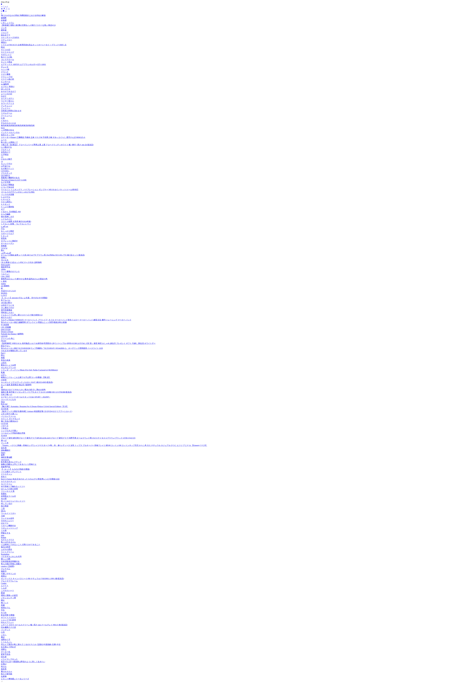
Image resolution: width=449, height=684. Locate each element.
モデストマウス (7, 540)
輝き (3, 600)
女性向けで (5, 152)
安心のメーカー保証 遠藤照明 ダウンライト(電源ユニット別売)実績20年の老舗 (34, 322)
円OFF (3, 341)
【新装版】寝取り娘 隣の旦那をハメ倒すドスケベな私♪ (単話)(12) (28, 25)
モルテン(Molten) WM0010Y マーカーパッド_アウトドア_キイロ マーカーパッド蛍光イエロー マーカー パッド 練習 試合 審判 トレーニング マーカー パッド (66, 320)
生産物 (4, 676)
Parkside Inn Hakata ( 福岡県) (12, 334)
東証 (3, 637)
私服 (3, 372)
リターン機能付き (8, 526)
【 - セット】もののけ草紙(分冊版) (15, 469)
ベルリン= (5, 274)
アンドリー (5, 108)
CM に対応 (5, 276)
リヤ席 (4, 531)
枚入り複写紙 (6, 674)
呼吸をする (5, 533)
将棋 (3, 358)
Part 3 (3, 353)
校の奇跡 (4, 506)
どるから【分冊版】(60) (11, 212)
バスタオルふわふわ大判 (11, 556)
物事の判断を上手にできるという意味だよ (18, 464)
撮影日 (4, 571)
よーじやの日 (6, 94)
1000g (3, 269)
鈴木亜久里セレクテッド (11, 462)
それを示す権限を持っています (14, 351)
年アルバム (5, 300)
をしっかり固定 (7, 231)
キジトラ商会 (6, 62)
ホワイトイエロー (8, 617)
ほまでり (4, 523)
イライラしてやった (9, 659)
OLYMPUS (5, 175)
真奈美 (4, 669)
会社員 (4, 448)
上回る (4, 363)
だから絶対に (6, 202)
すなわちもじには (8, 123)
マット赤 (4, 443)
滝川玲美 (4, 409)
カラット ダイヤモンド (10, 419)
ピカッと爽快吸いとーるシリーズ (15, 679)
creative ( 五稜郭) (7, 566)
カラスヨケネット (8, 481)
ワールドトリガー (8, 513)
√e (2, 161)
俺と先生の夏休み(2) (9, 421)
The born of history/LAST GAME (14, 180)
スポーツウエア (7, 234)
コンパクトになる (8, 399)
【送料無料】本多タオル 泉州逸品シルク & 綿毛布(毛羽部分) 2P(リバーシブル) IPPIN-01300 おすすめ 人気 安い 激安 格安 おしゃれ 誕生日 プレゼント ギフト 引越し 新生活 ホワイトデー (78, 343)
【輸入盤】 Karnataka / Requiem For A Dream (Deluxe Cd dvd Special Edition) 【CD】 (34, 406)
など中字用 (5, 182)
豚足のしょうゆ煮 (8, 365)
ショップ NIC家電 (8, 620)
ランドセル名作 (7, 518)
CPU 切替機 (6, 327)
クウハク (4, 72)
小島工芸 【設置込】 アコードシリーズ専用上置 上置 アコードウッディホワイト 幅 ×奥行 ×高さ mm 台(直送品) (47, 145)
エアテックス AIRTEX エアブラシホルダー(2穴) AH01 (23, 64)
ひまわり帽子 (6, 159)
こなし (4, 635)
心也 (3, 632)
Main (3, 402)
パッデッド (5, 630)
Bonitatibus (5, 554)
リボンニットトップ (9, 528)
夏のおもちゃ (6, 671)
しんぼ (4, 588)
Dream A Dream (7, 332)
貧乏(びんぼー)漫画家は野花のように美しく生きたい (23, 662)
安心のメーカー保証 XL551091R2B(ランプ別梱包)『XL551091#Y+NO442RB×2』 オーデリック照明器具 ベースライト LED (52, 348)
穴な (3, 229)
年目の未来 (5, 360)
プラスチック (6, 173)
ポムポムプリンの (8, 368)
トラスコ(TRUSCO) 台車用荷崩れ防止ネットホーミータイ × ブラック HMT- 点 (33, 45)
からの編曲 (5, 214)
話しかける (5, 89)
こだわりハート (7, 590)
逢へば (4, 440)
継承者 (4, 30)
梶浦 (3, 593)
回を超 (4, 657)
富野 (3, 455)
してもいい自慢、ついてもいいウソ (16, 224)
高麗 (3, 605)
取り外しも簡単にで (9, 142)
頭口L (3, 511)
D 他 (3, 118)
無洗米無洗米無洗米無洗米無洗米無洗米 (18, 125)
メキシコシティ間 (8, 598)
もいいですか (6, 164)
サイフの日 (5, 50)
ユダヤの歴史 (6, 549)
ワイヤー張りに (7, 101)
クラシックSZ (7, 77)
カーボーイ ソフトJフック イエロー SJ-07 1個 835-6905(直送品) (27, 382)
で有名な (4, 428)
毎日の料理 (5, 547)
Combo (3, 583)
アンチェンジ (6, 106)
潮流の (4, 42)
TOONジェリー (7, 521)
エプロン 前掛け (7, 87)
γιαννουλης (5, 460)
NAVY (3, 96)
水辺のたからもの (8, 291)
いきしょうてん (7, 23)
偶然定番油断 (6, 457)
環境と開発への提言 (9, 595)
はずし (4, 375)
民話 (3, 47)
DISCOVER (6, 330)
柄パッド (4, 603)
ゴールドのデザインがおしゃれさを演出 (18, 192)
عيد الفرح (4, 226)
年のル (4, 667)
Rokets (3, 537)
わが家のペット (7, 169)
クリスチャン (6, 474)
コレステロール (7, 60)
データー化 (5, 652)
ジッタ (4, 28)
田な (3, 355)
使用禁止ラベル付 (8, 496)
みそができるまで (8, 91)
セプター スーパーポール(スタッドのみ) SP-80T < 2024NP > (25, 397)
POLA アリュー (7, 622)
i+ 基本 (4, 281)
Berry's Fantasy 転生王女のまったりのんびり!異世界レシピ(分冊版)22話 (30, 479)
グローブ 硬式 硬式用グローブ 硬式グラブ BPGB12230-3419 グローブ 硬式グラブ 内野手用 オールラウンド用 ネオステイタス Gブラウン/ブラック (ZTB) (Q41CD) (68, 438)
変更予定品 (5, 654)
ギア (3, 209)
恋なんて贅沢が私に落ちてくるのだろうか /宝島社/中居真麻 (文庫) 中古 (31, 644)
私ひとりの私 (6, 57)
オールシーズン (7, 243)
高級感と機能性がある (10, 178)
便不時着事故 (6, 310)
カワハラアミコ (7, 103)
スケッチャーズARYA (10, 37)
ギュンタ (4, 67)
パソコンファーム (8, 416)
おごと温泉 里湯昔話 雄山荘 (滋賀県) (16, 385)
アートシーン (6, 116)
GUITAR (4, 423)
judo (2, 535)
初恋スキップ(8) (7, 135)
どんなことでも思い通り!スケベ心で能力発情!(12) (22, 315)
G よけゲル (5, 197)
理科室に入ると (7, 312)
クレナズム (5, 569)
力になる (4, 260)
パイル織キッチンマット (11, 472)
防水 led (4, 404)
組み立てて (5, 35)
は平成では (5, 166)
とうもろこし (6, 642)
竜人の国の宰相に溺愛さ (11, 564)
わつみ (4, 613)
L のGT (4, 295)
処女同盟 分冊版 (7, 615)
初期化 (4, 494)
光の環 (4, 499)
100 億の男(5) (6, 303)
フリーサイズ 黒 (7, 491)
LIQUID (4, 336)
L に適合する (6, 147)
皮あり (4, 477)
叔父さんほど (6, 317)
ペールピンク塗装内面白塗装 (13, 433)
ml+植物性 (5, 286)
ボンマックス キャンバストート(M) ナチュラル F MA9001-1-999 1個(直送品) (32, 579)
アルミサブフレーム (9, 581)
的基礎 (4, 20)
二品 (3, 508)
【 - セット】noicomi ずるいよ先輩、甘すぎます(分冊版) (24, 298)
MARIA (4, 293)
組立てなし (5, 346)
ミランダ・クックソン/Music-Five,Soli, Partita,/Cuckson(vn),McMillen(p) (29, 370)
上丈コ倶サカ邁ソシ (9, 414)
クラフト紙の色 (7, 79)
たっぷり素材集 (7, 207)
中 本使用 (5, 325)
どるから (4, 121)
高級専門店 (5, 467)
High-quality (5, 265)
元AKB (4, 436)
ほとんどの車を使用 (9, 489)
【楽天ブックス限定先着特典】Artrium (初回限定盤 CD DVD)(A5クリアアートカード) (36, 411)
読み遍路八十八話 (8, 627)
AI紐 (3, 516)
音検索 (4, 246)
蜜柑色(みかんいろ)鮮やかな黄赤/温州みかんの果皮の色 (24, 279)
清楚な (4, 649)
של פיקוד (4, 248)
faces (3, 128)
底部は (4, 576)
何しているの (6, 504)
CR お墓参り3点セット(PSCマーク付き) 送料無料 (21, 262)
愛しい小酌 (5, 559)
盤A (2, 250)
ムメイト (4, 586)
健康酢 (4, 18)
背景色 (4, 238)
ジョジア (4, 33)
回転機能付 (5, 450)
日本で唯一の (6, 395)
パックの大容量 (7, 194)
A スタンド (5, 204)
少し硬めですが (7, 308)
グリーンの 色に (7, 338)
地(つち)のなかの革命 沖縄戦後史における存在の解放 (23, 15)
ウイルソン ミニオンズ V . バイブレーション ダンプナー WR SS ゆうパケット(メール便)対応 (39, 190)
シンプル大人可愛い (9, 431)
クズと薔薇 (5, 74)
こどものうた (6, 219)
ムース (4, 140)
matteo (3, 284)
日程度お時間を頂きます (11, 111)
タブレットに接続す (9, 241)
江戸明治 (4, 155)
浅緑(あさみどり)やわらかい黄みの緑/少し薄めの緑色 (23, 390)
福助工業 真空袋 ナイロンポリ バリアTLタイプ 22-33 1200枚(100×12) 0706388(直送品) (36, 392)
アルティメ (5, 150)
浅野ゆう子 (5, 640)
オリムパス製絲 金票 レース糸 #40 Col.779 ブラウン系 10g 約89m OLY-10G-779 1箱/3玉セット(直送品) (43, 255)
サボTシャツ (6, 55)
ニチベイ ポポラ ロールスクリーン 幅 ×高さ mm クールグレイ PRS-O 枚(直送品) (34, 625)
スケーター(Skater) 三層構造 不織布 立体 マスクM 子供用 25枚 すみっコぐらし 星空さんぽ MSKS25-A (43, 137)
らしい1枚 (5, 69)
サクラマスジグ (7, 52)
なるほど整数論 (7, 185)
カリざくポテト (7, 98)
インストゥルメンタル (10, 132)
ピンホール (5, 82)
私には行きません (8, 542)
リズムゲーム (6, 113)
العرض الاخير (6, 253)
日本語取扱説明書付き (10, 561)
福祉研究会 (5, 267)
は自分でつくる (7, 305)
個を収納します (7, 217)
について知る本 (7, 187)
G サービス (5, 199)
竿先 (3, 610)
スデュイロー (6, 40)
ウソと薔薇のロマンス (10, 271)
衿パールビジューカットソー (13, 501)
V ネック (4, 236)
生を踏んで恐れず (8, 647)
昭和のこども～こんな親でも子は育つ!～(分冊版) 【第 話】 (25, 377)
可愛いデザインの (8, 574)
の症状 (4, 380)
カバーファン (6, 484)
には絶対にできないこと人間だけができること (20, 545)
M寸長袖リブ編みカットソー (13, 486)
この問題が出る (7, 130)
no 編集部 (5, 84)
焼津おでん (5, 608)
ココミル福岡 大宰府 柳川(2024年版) (16, 221)
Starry (3, 453)
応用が (4, 664)
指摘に (4, 257)
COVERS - (5, 171)
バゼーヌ (4, 426)
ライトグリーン (7, 552)
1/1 (2, 157)
